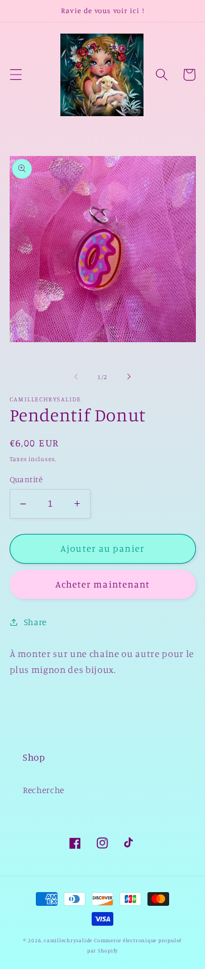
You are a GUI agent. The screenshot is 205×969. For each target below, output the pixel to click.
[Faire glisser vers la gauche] (76, 376)
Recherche (43, 790)
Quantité (26, 479)
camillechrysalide (68, 940)
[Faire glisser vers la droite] (128, 376)
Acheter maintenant (102, 584)
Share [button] (35, 622)
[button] (15, 74)
